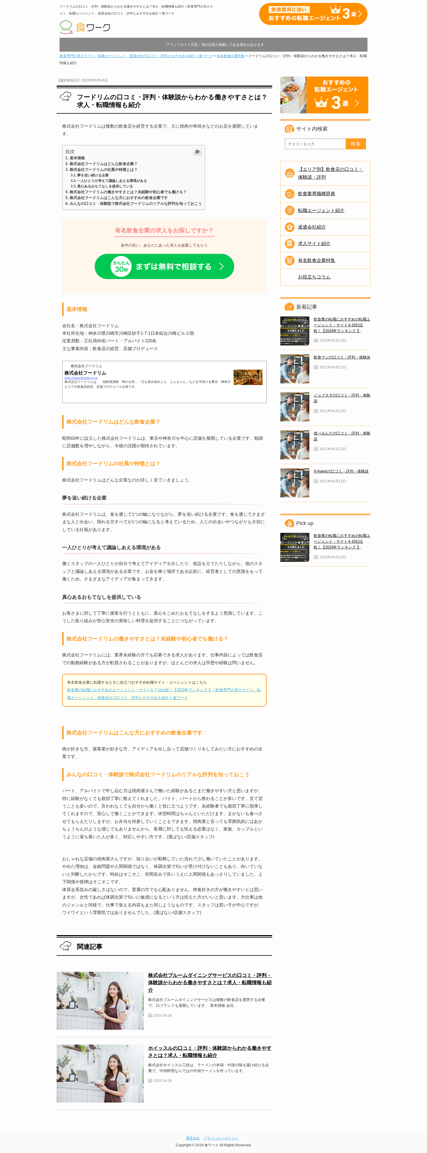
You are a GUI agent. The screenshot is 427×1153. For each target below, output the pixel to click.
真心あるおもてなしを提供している (105, 186)
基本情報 (77, 158)
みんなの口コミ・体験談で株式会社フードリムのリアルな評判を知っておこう (136, 204)
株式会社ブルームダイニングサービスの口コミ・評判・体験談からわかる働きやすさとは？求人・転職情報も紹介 (210, 982)
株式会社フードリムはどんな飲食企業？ (104, 164)
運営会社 (193, 1138)
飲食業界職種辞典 (316, 193)
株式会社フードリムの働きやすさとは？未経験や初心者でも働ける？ (128, 192)
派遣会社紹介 (312, 227)
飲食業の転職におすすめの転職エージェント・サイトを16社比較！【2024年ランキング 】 (342, 325)
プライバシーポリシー (221, 1138)
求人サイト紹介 (314, 243)
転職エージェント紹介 (321, 210)
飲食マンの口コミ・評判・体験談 (342, 357)
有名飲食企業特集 (316, 260)
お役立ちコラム (314, 276)
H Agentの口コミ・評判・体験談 (341, 471)
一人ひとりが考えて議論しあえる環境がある (112, 181)
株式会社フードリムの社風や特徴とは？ (104, 170)
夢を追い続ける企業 (93, 175)
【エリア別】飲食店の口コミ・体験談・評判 (330, 173)
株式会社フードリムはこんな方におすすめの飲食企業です (119, 198)
